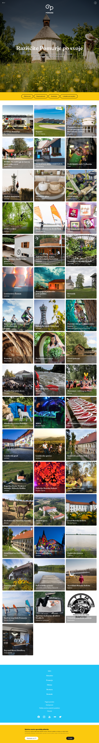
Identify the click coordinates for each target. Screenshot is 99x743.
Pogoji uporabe (49, 702)
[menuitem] (49, 670)
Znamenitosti (40, 96)
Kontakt (50, 694)
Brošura (50, 689)
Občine (49, 685)
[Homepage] (49, 9)
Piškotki (49, 711)
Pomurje (49, 680)
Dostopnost (49, 705)
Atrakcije (54, 96)
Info (49, 671)
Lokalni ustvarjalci (69, 96)
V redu (70, 738)
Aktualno (49, 676)
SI (3, 2)
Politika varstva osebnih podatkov (49, 708)
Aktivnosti (27, 96)
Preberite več (31, 738)
